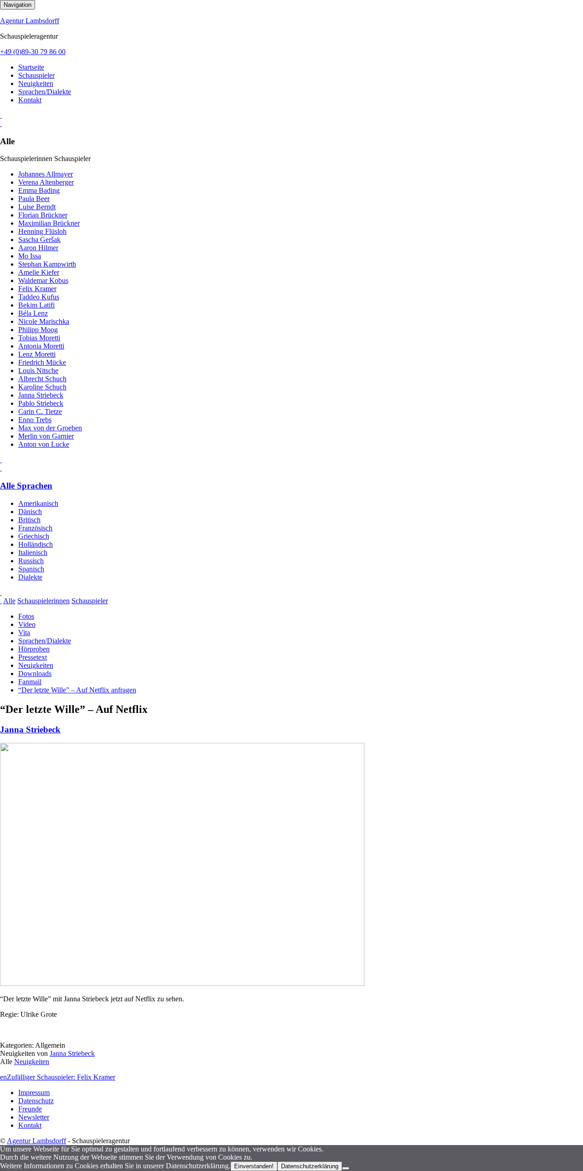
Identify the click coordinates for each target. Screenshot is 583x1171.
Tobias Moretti (39, 338)
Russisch (31, 561)
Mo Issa (29, 256)
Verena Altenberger (46, 182)
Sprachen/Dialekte (44, 92)
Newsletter (33, 1117)
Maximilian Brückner (49, 223)
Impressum (34, 1092)
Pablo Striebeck (40, 403)
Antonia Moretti (41, 346)
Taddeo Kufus (38, 297)
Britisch (29, 520)
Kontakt (29, 100)
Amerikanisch (38, 503)
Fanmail (29, 682)
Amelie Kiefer (38, 272)
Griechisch (33, 536)
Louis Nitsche (38, 370)
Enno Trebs (34, 420)
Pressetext (32, 657)
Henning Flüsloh (42, 231)
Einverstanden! (254, 1166)
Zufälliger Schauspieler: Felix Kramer (61, 1077)
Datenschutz (36, 1101)
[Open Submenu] (1, 115)
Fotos (26, 616)
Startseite (31, 67)
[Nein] (345, 1168)
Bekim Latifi (36, 305)
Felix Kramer (37, 289)
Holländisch (35, 544)
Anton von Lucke (43, 444)
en (3, 1077)
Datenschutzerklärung (309, 1166)
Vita (24, 632)
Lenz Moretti (37, 354)
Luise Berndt (37, 207)
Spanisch (31, 569)
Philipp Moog (38, 329)
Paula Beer (34, 198)
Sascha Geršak (39, 239)
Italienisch (32, 552)
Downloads (34, 673)
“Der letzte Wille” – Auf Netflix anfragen (77, 690)
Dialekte (30, 577)
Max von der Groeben (50, 428)
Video (27, 624)
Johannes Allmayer (45, 174)
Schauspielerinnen (43, 601)
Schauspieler (36, 75)
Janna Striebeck (40, 395)
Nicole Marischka (43, 321)
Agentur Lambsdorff (29, 21)
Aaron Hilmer (38, 248)
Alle (9, 601)
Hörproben (34, 649)
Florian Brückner (42, 215)
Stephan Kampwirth (47, 264)
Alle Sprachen (26, 485)
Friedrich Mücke (42, 362)
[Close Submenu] (1, 123)
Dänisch (30, 511)
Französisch (35, 528)
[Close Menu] (1, 468)
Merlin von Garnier (46, 436)
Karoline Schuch (42, 387)
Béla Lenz (33, 313)
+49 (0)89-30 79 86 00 (33, 52)
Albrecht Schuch (42, 379)
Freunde (30, 1109)
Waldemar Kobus (43, 280)
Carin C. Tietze (40, 411)
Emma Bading (39, 190)
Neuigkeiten (35, 83)
